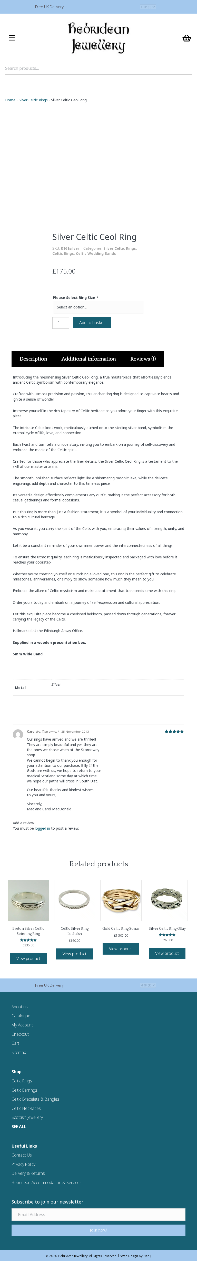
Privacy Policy (23, 1164)
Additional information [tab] (89, 359)
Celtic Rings (63, 253)
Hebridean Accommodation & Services (47, 1182)
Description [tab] (33, 359)
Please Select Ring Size (75, 297)
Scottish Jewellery (27, 1117)
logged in (42, 828)
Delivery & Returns (28, 1173)
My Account (22, 1025)
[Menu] (11, 38)
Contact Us (22, 1155)
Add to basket (92, 322)
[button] (98, 1230)
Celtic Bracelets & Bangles (35, 1099)
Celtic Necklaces (26, 1108)
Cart (15, 1043)
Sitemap (19, 1052)
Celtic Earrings (24, 1090)
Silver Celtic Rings (33, 100)
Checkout (20, 1034)
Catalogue (21, 1015)
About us (20, 1007)
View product (28, 958)
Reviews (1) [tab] (143, 359)
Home (10, 100)
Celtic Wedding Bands (96, 253)
